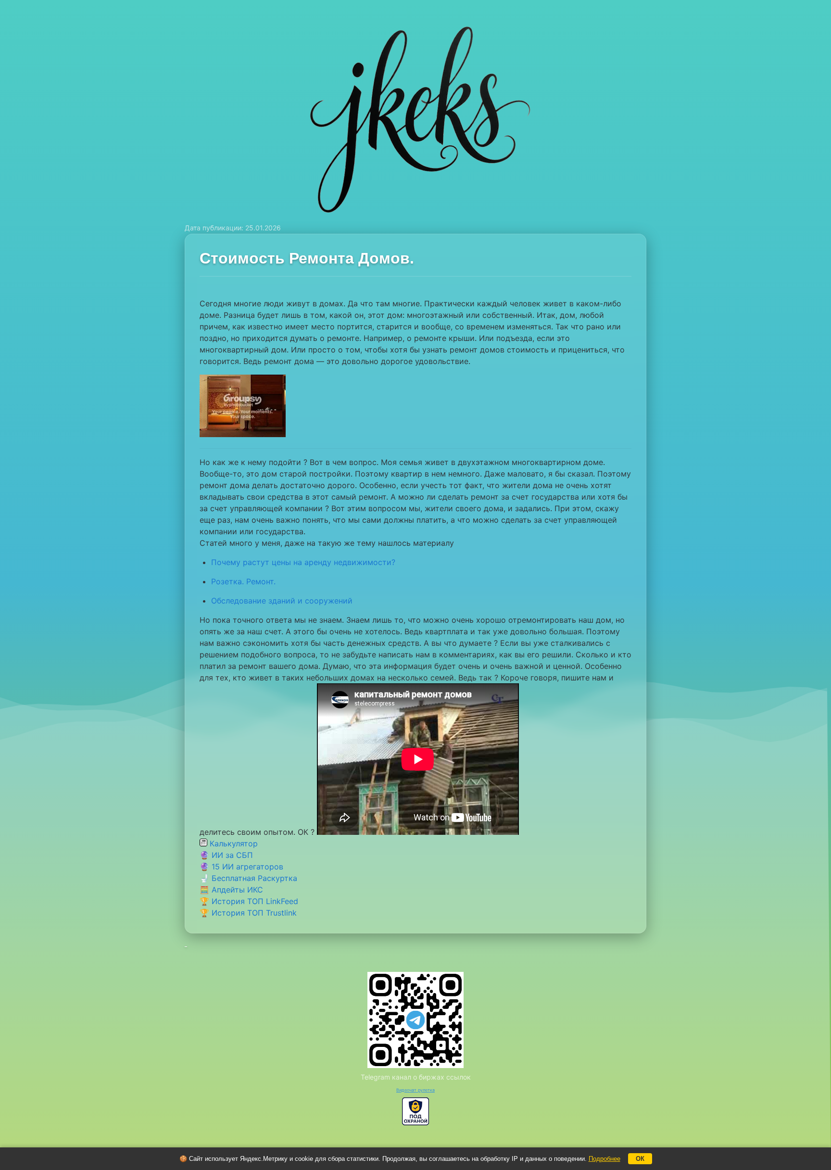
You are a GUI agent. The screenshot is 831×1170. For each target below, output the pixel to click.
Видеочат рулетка (415, 1090)
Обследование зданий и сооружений (282, 600)
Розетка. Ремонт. (243, 581)
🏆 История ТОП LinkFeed (249, 901)
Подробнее (604, 1158)
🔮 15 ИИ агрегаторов (241, 866)
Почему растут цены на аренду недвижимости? (303, 562)
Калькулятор (232, 843)
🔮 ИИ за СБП (226, 855)
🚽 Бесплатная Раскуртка (248, 878)
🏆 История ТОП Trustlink (248, 913)
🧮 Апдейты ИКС (231, 889)
